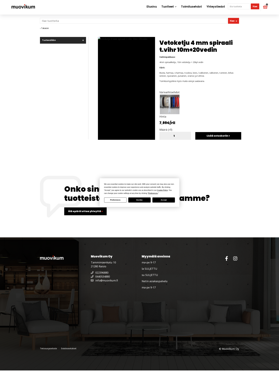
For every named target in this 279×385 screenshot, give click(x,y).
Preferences (115, 200)
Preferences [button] (153, 193)
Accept (164, 200)
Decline (139, 200)
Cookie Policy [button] (162, 190)
